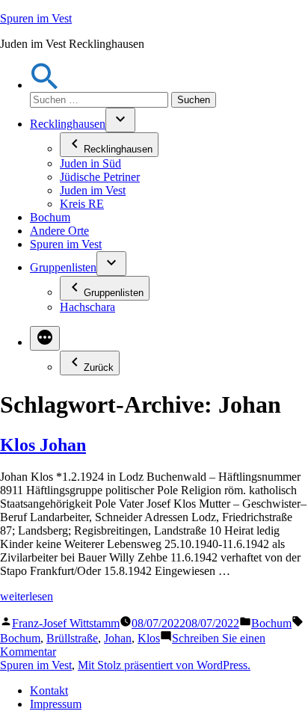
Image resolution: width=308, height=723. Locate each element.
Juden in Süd (90, 163)
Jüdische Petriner (100, 176)
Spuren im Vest (36, 18)
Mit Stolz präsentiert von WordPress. (164, 665)
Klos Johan (43, 445)
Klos (149, 638)
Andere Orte (59, 230)
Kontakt (49, 690)
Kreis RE (82, 203)
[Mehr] (45, 338)
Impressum (55, 704)
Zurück (99, 367)
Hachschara (87, 307)
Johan (118, 638)
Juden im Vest (93, 190)
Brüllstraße (72, 638)
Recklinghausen (67, 123)
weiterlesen (26, 596)
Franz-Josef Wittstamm (66, 623)
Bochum (50, 217)
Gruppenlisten (63, 267)
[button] (45, 85)
